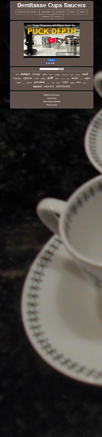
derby (43, 79)
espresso (27, 78)
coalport (57, 75)
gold (50, 78)
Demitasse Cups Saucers (52, 95)
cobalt (36, 78)
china (74, 78)
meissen (77, 75)
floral (58, 83)
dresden (85, 83)
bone (51, 75)
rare (56, 78)
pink (24, 83)
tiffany (45, 74)
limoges (17, 78)
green (71, 75)
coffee (87, 78)
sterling (72, 83)
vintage (36, 74)
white (53, 83)
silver (68, 79)
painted (29, 83)
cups (65, 82)
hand (19, 83)
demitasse (63, 86)
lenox (48, 83)
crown (81, 79)
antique (25, 74)
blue (78, 82)
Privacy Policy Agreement (51, 101)
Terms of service (51, 105)
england (62, 79)
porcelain (39, 82)
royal (85, 74)
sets (17, 74)
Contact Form (51, 98)
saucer (37, 86)
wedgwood (65, 75)
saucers (49, 86)
